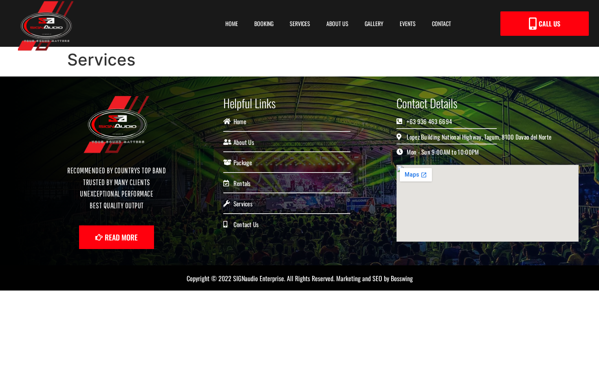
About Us (337, 23)
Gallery (374, 23)
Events (408, 23)
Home (231, 23)
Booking (263, 23)
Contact (441, 23)
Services (300, 23)
